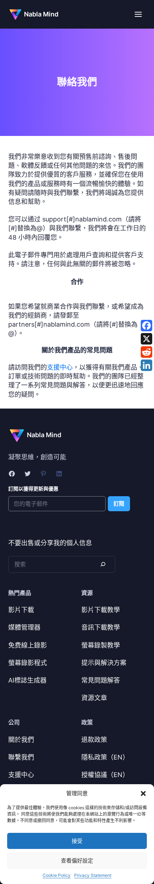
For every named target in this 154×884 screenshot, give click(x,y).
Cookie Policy (57, 875)
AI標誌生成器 (27, 680)
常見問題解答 (100, 680)
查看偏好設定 (77, 861)
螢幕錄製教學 (100, 645)
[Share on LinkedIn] (146, 365)
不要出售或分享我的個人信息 (50, 543)
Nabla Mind (41, 14)
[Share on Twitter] (146, 339)
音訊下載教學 (100, 627)
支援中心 (60, 367)
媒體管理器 (24, 627)
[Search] (102, 564)
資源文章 (94, 698)
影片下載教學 (100, 610)
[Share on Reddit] (146, 352)
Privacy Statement (92, 875)
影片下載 (21, 610)
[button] (143, 793)
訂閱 (119, 503)
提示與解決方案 (103, 662)
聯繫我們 (21, 757)
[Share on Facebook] (146, 325)
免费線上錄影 (27, 645)
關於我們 (21, 739)
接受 (77, 841)
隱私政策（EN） (105, 757)
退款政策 (94, 739)
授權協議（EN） (105, 774)
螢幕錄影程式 (27, 662)
